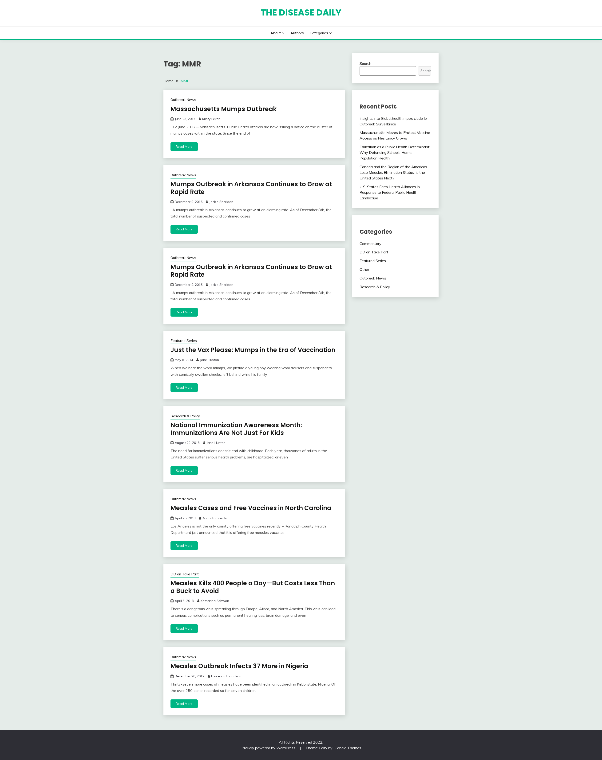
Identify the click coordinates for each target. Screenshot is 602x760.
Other (364, 269)
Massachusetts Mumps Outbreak (223, 109)
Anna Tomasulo (214, 518)
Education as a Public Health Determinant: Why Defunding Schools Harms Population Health (395, 152)
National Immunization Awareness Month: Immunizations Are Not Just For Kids (236, 429)
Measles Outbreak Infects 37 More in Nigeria (239, 666)
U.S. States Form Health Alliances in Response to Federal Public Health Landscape (390, 192)
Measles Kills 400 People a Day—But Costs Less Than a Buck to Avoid (252, 587)
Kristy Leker (211, 119)
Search (365, 63)
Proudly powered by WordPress (269, 747)
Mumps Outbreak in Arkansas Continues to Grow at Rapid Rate (251, 188)
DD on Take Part (184, 574)
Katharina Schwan (215, 601)
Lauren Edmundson (226, 676)
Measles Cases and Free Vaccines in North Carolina (250, 508)
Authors (297, 33)
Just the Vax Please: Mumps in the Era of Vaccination (252, 350)
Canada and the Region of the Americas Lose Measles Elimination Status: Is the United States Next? (393, 172)
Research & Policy (185, 416)
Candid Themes (348, 747)
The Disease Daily (301, 12)
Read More (184, 146)
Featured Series (183, 340)
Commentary (370, 243)
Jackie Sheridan (221, 202)
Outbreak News (183, 99)
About (275, 33)
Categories (319, 33)
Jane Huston (209, 360)
